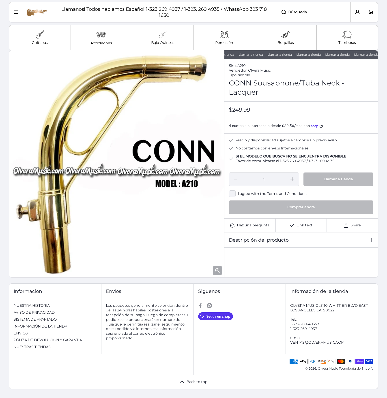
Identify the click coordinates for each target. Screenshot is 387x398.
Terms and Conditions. (287, 194)
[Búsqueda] (281, 12)
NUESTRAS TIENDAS (32, 347)
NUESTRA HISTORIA (32, 305)
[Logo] (37, 12)
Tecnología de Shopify (356, 368)
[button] (352, 225)
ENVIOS (21, 333)
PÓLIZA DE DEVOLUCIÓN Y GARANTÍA (48, 340)
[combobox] (314, 12)
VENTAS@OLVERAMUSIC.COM (317, 342)
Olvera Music (328, 368)
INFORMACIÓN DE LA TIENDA (40, 326)
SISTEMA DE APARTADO (35, 319)
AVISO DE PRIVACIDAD (34, 312)
